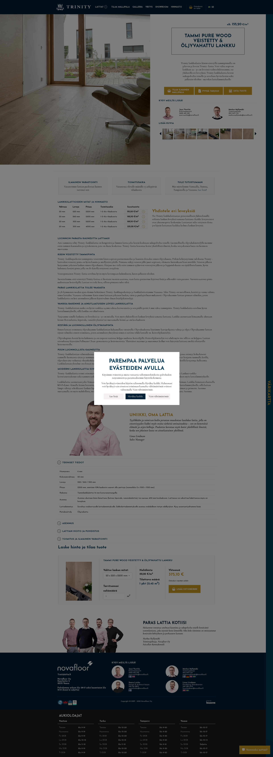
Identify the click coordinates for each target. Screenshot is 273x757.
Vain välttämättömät (159, 396)
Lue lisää (113, 396)
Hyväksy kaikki (135, 396)
